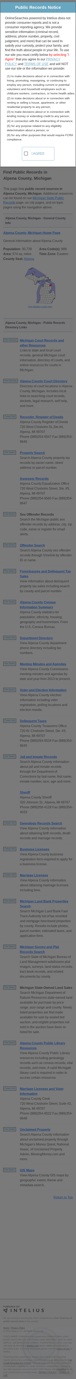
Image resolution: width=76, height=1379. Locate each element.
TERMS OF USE (36, 64)
